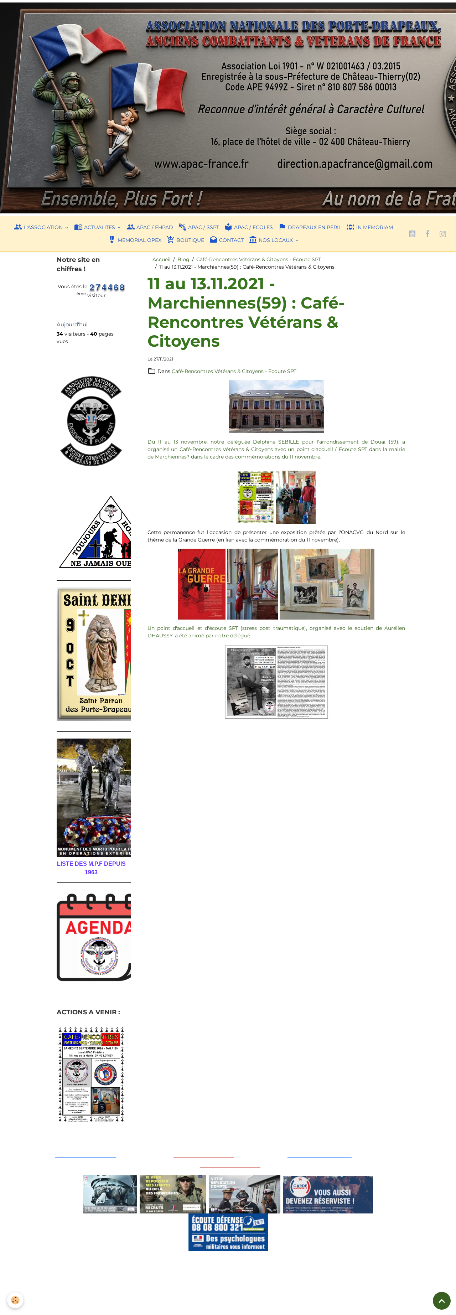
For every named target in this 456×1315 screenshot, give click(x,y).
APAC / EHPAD (154, 227)
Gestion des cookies (228, 1306)
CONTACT (231, 240)
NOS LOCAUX (275, 240)
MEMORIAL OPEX (138, 240)
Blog (183, 259)
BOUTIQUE (189, 240)
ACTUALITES (99, 227)
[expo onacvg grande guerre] (202, 583)
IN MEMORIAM (374, 227)
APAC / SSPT (203, 227)
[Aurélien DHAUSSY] (276, 681)
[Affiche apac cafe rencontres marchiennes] (256, 496)
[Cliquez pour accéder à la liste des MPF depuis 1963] (91, 798)
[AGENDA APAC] (91, 937)
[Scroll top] (442, 1301)
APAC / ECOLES (253, 227)
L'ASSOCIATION (43, 227)
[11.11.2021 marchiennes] (276, 406)
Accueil (161, 259)
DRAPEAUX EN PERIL (313, 227)
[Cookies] (15, 1300)
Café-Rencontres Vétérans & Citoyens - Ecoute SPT (258, 259)
